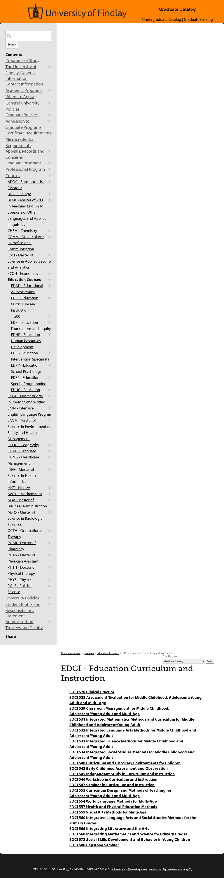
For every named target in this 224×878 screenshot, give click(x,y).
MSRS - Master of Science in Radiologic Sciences (25, 518)
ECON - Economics (23, 273)
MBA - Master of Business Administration (27, 503)
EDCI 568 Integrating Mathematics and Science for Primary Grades (128, 833)
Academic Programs (23, 90)
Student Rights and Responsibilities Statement (22, 609)
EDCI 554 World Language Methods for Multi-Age (113, 801)
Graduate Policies (21, 114)
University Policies (22, 598)
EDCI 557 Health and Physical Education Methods (113, 806)
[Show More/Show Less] (49, 67)
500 (17, 316)
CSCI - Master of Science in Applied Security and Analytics (30, 261)
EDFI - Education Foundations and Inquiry (31, 325)
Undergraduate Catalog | (162, 19)
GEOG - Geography (23, 444)
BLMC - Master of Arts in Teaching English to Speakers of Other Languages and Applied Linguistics (27, 212)
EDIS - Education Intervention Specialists (30, 356)
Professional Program (25, 169)
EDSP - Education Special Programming (28, 380)
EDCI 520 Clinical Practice (91, 691)
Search (11, 44)
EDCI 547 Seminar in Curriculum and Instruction (112, 784)
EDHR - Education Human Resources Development (26, 340)
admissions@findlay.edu (129, 869)
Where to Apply (19, 96)
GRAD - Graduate (22, 450)
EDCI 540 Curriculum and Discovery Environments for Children (125, 762)
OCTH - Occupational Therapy (25, 533)
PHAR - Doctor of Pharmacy (22, 545)
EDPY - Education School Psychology (26, 368)
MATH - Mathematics (25, 493)
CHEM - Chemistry (22, 230)
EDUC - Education (25, 389)
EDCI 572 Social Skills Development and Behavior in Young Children (129, 839)
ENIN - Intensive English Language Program (30, 411)
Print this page (170, 656)
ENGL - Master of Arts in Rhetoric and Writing (26, 398)
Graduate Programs (23, 162)
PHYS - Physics (20, 579)
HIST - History (19, 487)
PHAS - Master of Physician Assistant (23, 558)
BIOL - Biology (19, 193)
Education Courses (24, 279)
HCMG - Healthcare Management (23, 460)
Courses (12, 175)
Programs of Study (22, 60)
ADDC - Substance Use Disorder (26, 184)
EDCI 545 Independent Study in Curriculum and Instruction (122, 773)
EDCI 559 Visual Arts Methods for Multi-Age (108, 812)
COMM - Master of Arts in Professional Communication (26, 242)
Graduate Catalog (198, 19)
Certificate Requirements (28, 133)
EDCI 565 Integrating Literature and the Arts (109, 828)
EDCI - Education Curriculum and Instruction (24, 304)
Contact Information (24, 84)
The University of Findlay (77, 11)
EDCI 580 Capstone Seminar (94, 844)
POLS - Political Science (20, 588)
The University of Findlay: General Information (20, 72)
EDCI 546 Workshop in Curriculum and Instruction (113, 779)
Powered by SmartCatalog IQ (170, 869)
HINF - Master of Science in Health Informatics (22, 475)
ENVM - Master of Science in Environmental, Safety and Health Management (29, 429)
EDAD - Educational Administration (27, 288)
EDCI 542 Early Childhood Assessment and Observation (118, 768)
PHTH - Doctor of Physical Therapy (22, 570)
